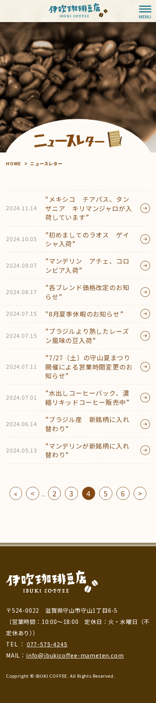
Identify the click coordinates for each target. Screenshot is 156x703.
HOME (13, 163)
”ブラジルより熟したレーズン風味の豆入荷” (67, 335)
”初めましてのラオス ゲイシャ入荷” (67, 239)
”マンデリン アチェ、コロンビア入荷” (67, 265)
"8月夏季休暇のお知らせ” (64, 314)
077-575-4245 (47, 644)
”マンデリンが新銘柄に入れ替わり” (67, 450)
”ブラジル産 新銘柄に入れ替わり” (67, 423)
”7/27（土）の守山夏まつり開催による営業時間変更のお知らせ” (69, 366)
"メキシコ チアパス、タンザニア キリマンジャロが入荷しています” (69, 208)
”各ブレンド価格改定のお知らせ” (67, 291)
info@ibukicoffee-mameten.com (75, 655)
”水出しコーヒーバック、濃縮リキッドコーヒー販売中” (67, 397)
